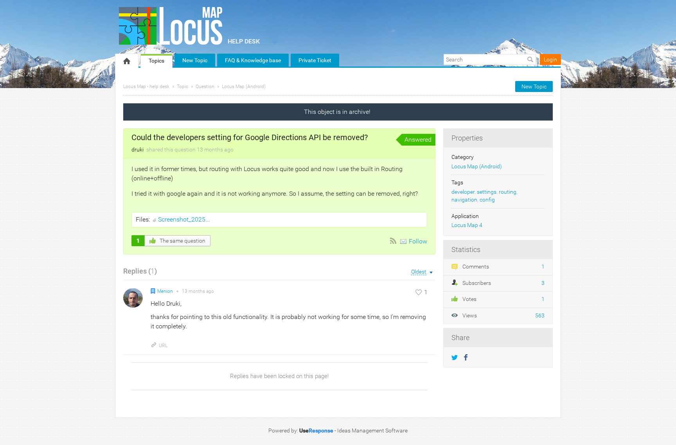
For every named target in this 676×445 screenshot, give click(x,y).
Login (550, 59)
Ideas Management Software (372, 430)
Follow (418, 241)
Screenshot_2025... (184, 219)
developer (463, 192)
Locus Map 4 (466, 225)
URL (163, 345)
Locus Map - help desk (146, 86)
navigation (464, 199)
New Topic (194, 60)
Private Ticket (314, 60)
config (487, 199)
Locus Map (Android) (244, 86)
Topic (182, 86)
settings (486, 192)
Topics (156, 61)
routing (507, 192)
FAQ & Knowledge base (253, 60)
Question (205, 86)
